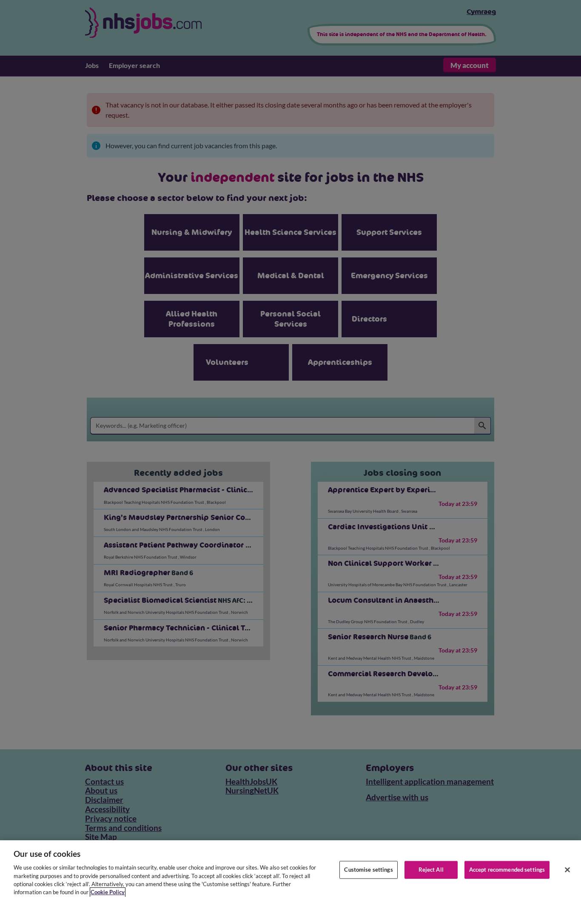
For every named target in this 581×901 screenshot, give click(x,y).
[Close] (567, 870)
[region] (290, 870)
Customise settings (368, 869)
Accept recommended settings (507, 869)
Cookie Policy (108, 892)
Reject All (431, 869)
